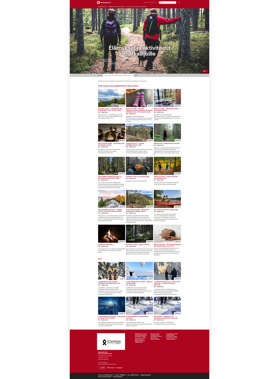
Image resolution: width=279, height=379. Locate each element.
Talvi (136, 75)
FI (144, 2)
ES (154, 2)
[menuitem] (167, 2)
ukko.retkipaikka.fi (103, 362)
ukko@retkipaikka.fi (146, 375)
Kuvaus (100, 75)
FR (151, 2)
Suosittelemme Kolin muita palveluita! (171, 338)
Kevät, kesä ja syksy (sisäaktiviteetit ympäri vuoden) (118, 75)
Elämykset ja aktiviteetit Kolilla (116, 6)
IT (156, 2)
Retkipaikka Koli (102, 6)
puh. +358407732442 (133, 375)
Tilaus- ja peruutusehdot (104, 376)
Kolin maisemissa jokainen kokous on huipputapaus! (140, 341)
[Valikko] (179, 2)
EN (147, 2)
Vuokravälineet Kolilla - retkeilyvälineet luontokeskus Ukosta (172, 335)
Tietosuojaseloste (117, 376)
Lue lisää (102, 367)
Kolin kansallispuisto (103, 364)
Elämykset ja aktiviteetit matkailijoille (136, 6)
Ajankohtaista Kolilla (140, 338)
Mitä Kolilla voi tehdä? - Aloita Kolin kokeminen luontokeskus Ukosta (141, 335)
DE (149, 2)
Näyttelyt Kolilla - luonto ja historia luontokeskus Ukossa (156, 335)
